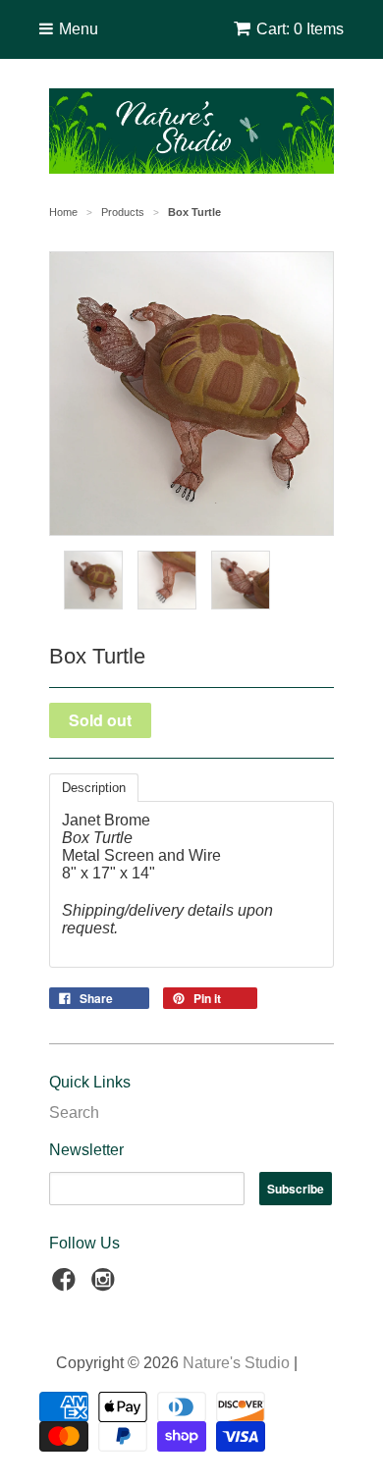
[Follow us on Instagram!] (106, 1285)
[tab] (93, 787)
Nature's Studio (236, 1362)
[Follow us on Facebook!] (67, 1285)
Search (74, 1112)
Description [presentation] (94, 787)
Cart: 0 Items (300, 29)
